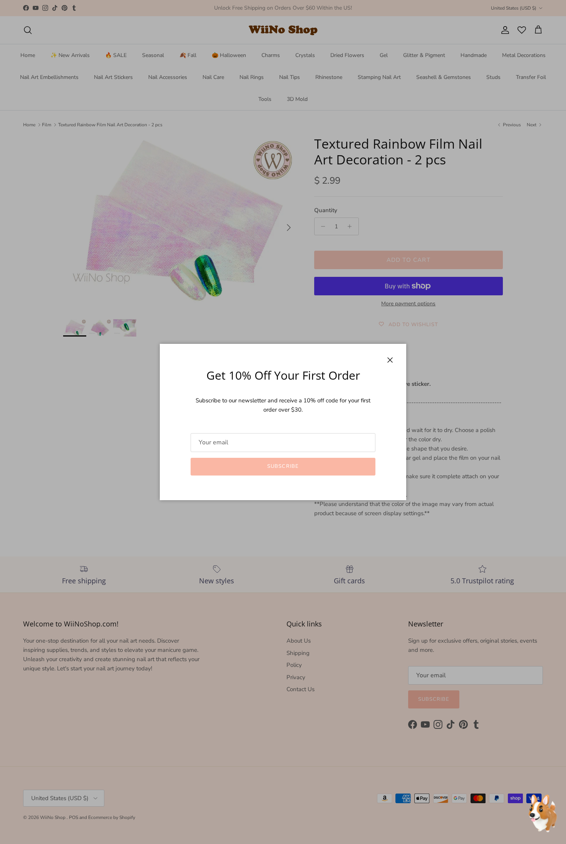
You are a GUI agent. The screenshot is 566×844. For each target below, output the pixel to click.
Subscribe (282, 466)
